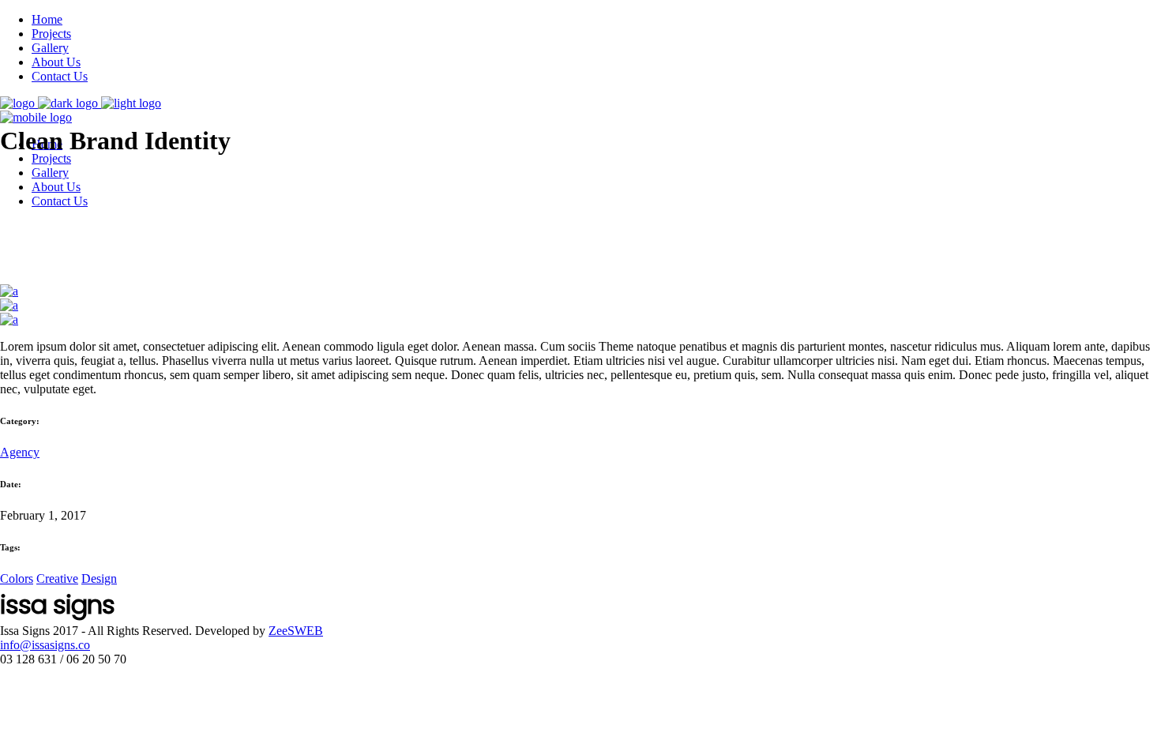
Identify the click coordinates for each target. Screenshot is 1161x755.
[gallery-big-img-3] (9, 291)
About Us (56, 62)
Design (99, 578)
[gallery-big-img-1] (9, 319)
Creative (57, 578)
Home (47, 19)
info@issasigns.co (45, 645)
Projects (51, 33)
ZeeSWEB (296, 630)
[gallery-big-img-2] (9, 305)
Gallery (50, 47)
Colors (16, 578)
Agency (19, 452)
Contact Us (60, 76)
